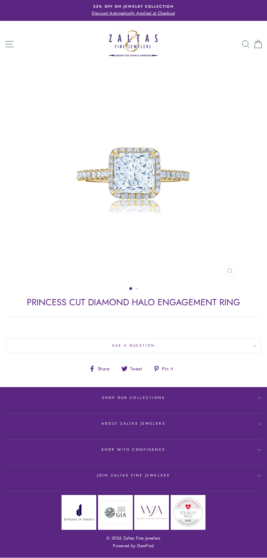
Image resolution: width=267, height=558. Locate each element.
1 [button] (131, 289)
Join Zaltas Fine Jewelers (133, 475)
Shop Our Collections (133, 397)
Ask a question (133, 345)
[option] (133, 10)
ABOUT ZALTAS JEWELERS (133, 423)
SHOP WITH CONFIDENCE (133, 449)
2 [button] (137, 289)
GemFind (145, 546)
